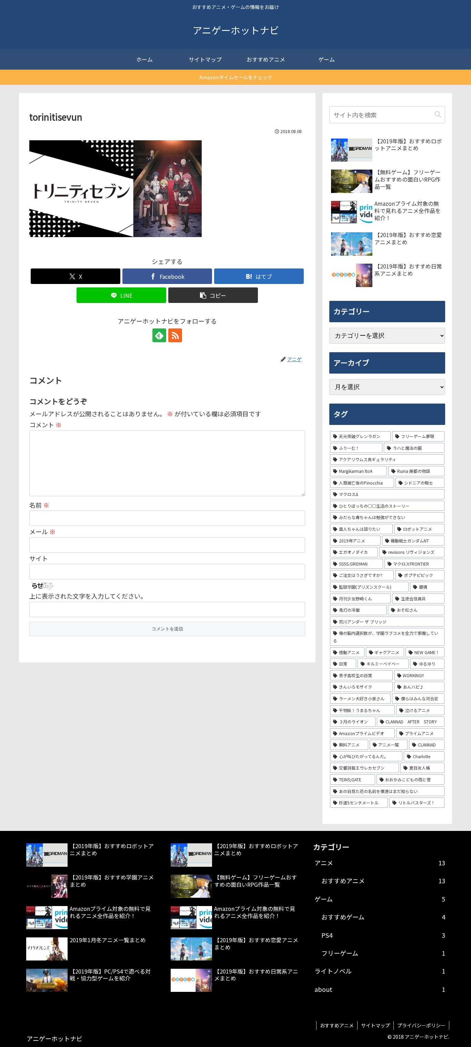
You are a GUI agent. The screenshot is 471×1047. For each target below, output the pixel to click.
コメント (45, 424)
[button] (213, 295)
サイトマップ (375, 1025)
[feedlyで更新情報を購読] (159, 335)
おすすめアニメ (337, 1025)
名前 (39, 504)
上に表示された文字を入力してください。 (88, 595)
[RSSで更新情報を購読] (175, 335)
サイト (38, 558)
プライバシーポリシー (421, 1025)
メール (42, 531)
